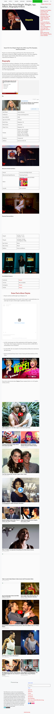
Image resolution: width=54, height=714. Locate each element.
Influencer (29, 1)
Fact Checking (31, 698)
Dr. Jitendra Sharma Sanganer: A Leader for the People (45, 23)
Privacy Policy (31, 701)
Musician (22, 1)
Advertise (30, 691)
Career (29, 693)
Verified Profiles (37, 1)
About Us (30, 689)
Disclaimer (30, 696)
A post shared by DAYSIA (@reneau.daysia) (19, 338)
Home (5, 1)
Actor (10, 1)
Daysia (20, 280)
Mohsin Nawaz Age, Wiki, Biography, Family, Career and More (46, 34)
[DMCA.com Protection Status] (7, 707)
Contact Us (45, 1)
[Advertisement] (20, 39)
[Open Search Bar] (50, 1)
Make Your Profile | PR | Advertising (36, 700)
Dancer (16, 1)
